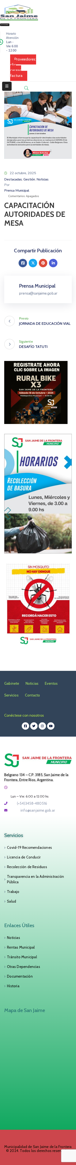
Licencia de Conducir (24, 857)
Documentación (20, 976)
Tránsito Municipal (22, 957)
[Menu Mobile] (7, 86)
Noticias (43, 179)
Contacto (32, 695)
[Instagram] (42, 726)
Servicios (11, 695)
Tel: (29, 803)
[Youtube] (50, 726)
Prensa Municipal (16, 190)
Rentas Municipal (21, 947)
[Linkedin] (53, 263)
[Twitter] (33, 263)
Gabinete (11, 683)
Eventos (51, 683)
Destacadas (13, 179)
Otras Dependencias (23, 967)
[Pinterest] (43, 263)
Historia (13, 986)
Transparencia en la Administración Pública (35, 879)
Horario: (17, 787)
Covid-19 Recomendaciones (29, 847)
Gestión (29, 179)
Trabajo (13, 892)
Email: (33, 810)
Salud (11, 901)
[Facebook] (23, 263)
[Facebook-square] (25, 726)
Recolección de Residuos (27, 867)
